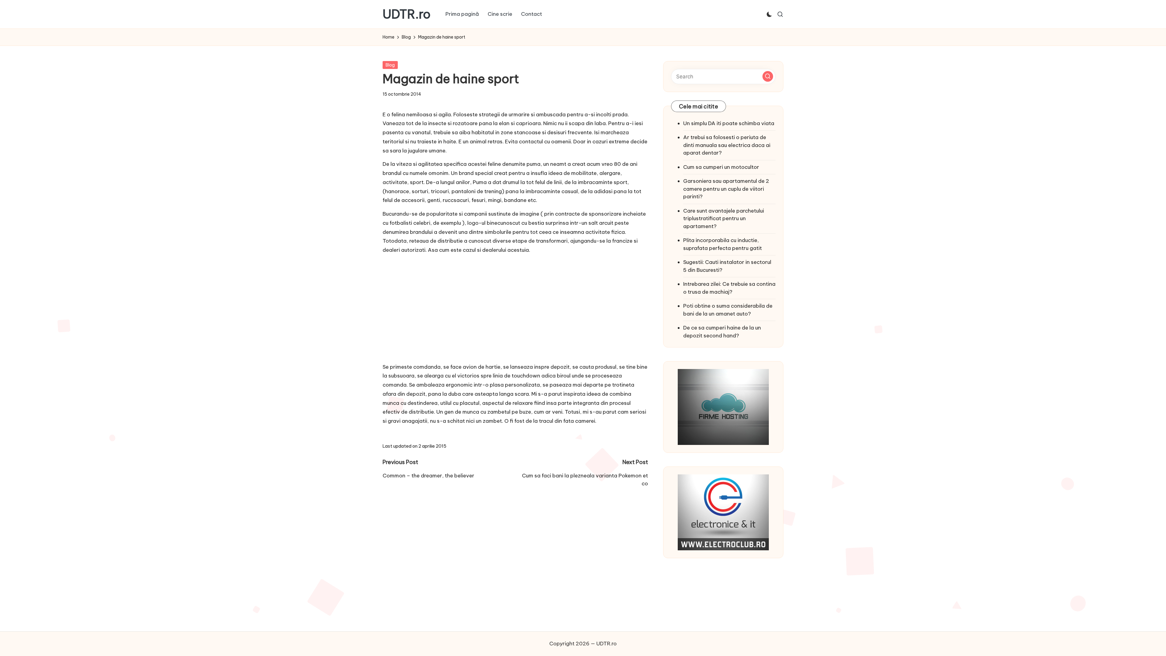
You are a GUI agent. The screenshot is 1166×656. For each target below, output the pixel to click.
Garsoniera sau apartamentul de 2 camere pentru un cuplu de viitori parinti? (726, 189)
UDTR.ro (407, 14)
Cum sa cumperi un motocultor (721, 167)
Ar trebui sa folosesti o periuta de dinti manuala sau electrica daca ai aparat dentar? (726, 145)
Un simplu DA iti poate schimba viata (728, 123)
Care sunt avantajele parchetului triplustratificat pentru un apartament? (723, 218)
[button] (767, 76)
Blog (390, 65)
